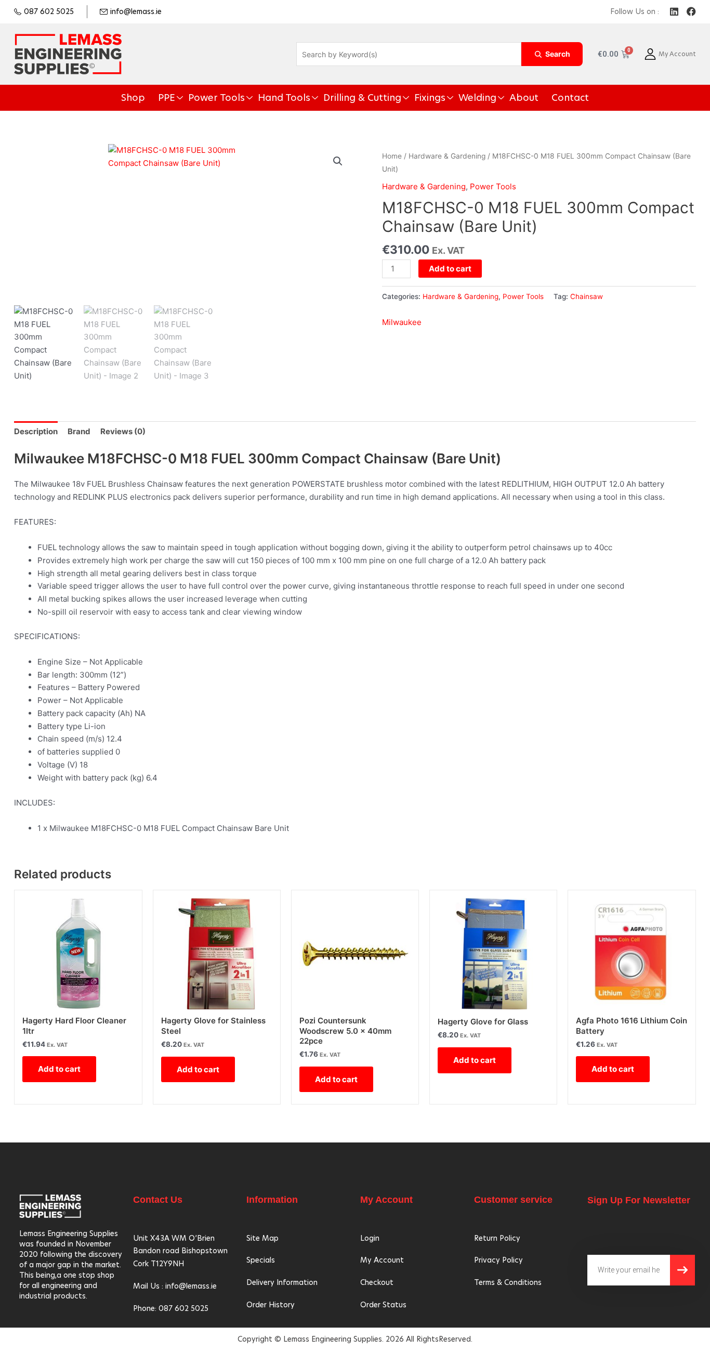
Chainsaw (586, 296)
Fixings (415, 98)
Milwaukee (402, 322)
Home (392, 156)
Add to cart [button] (59, 1069)
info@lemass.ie (136, 11)
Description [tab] (36, 431)
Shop (173, 98)
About (492, 98)
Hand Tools (298, 98)
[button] (337, 161)
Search (557, 53)
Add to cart (450, 269)
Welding (454, 98)
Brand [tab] (79, 431)
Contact (531, 98)
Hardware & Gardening (447, 156)
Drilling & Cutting (361, 98)
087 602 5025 (49, 11)
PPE (201, 98)
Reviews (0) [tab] (123, 431)
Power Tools (243, 98)
